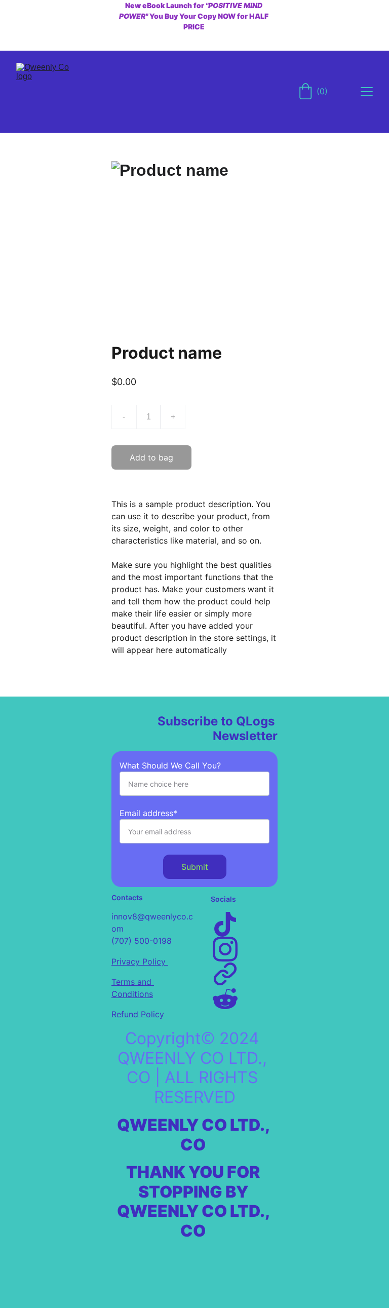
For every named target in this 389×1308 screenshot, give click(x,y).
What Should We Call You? (170, 765)
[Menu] (367, 91)
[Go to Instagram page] (225, 949)
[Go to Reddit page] (225, 998)
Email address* (148, 813)
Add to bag (151, 457)
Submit (194, 867)
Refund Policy (137, 1014)
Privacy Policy (139, 961)
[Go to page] (225, 973)
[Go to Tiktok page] (225, 924)
